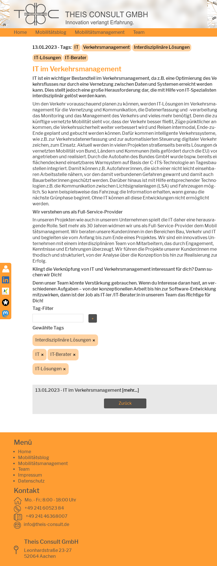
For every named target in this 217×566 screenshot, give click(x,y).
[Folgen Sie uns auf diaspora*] (5, 302)
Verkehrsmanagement (106, 47)
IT (76, 47)
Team (139, 32)
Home (20, 32)
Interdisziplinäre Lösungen (162, 47)
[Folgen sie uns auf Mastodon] (5, 313)
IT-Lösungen (47, 57)
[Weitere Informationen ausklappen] (5, 268)
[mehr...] (130, 390)
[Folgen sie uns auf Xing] (5, 290)
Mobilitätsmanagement (100, 32)
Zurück (125, 403)
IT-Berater (75, 57)
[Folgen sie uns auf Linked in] (6, 279)
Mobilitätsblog (50, 32)
